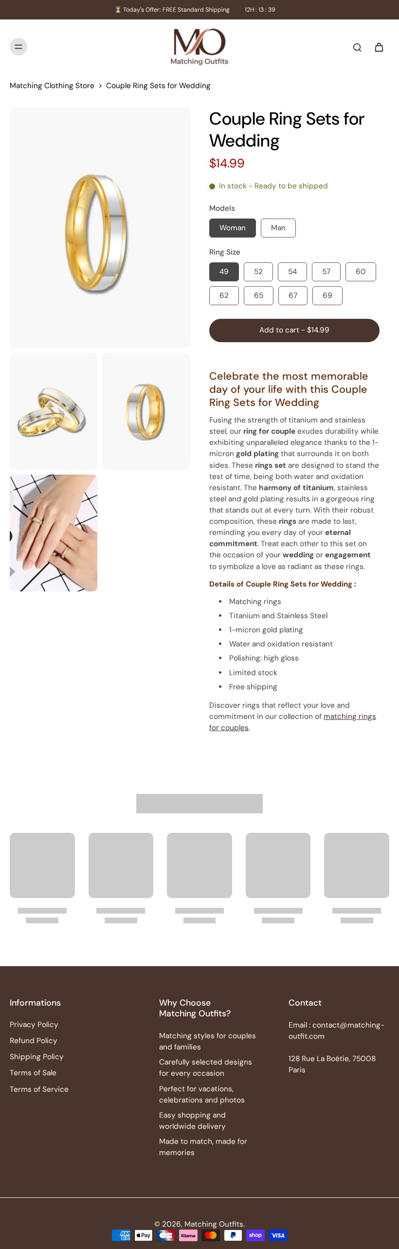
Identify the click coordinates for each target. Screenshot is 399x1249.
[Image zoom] (100, 228)
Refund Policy (33, 1041)
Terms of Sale (33, 1073)
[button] (294, 330)
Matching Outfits (213, 1224)
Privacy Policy (34, 1024)
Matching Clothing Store (52, 86)
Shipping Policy (37, 1057)
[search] (357, 46)
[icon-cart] (378, 46)
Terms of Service (39, 1089)
